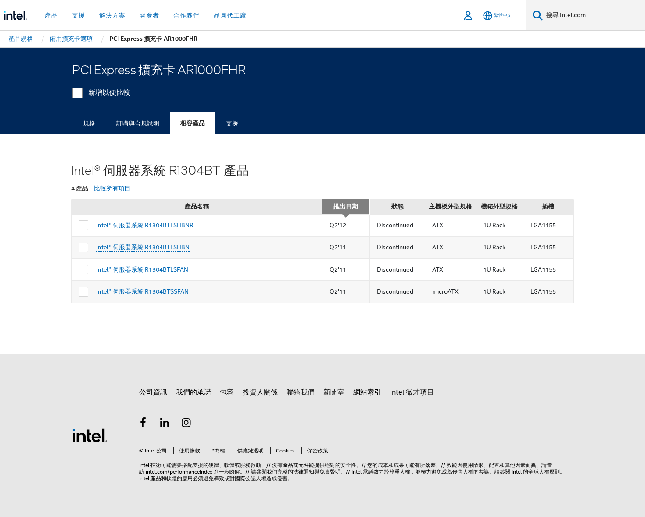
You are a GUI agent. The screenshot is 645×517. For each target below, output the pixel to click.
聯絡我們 (301, 392)
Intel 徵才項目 (412, 392)
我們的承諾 (193, 392)
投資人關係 (260, 392)
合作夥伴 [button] (186, 15)
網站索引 (367, 392)
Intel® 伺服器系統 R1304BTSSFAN (142, 291)
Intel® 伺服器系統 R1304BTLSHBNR (145, 225)
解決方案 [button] (112, 15)
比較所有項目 (112, 188)
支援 (232, 123)
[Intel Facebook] (143, 424)
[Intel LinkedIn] (165, 424)
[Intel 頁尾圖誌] (90, 435)
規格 (89, 123)
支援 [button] (78, 15)
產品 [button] (51, 15)
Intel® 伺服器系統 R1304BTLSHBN (143, 247)
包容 (227, 392)
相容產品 (192, 123)
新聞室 (333, 392)
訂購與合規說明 (137, 123)
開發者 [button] (149, 15)
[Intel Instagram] (186, 424)
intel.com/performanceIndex (179, 471)
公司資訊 (153, 392)
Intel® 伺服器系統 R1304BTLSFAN (142, 269)
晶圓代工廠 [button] (230, 15)
